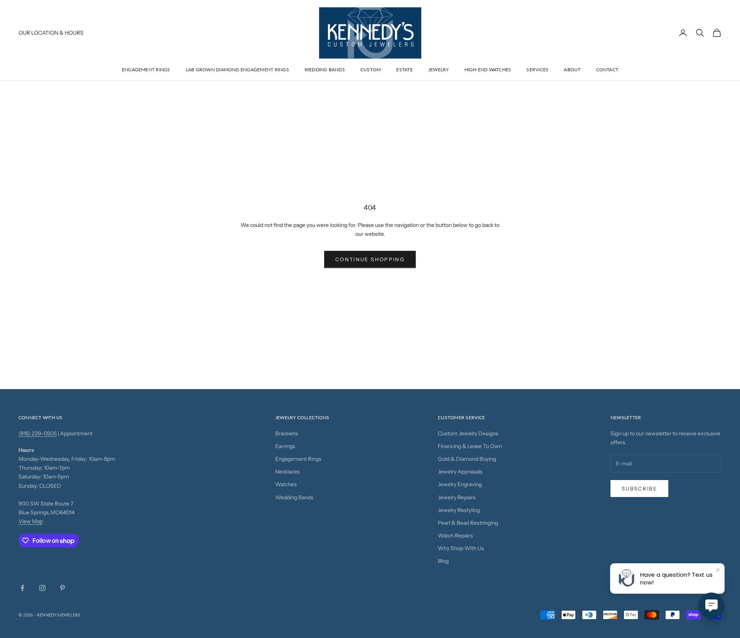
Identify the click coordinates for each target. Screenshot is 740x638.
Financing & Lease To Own (470, 446)
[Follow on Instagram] (42, 588)
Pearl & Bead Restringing (468, 522)
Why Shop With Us (461, 548)
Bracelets (286, 433)
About (572, 69)
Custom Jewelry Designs (468, 433)
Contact (607, 69)
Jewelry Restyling (459, 510)
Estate (404, 69)
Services (537, 69)
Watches (286, 484)
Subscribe (639, 488)
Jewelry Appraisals (460, 471)
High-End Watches (487, 69)
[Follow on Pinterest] (62, 588)
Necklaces (287, 471)
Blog (443, 560)
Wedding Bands (324, 69)
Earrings (285, 446)
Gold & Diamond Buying (467, 458)
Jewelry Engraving (460, 484)
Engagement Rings (146, 69)
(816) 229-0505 (37, 433)
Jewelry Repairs (457, 497)
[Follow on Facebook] (22, 588)
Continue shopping (370, 259)
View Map (30, 521)
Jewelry (438, 69)
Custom (370, 69)
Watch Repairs (455, 535)
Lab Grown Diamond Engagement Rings (237, 69)
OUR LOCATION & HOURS (51, 32)
